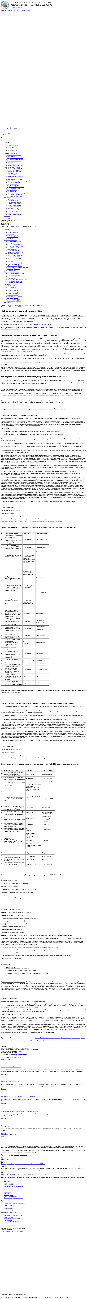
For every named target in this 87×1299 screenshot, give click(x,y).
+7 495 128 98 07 (5, 133)
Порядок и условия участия (15, 158)
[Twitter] (13, 1057)
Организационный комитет (15, 159)
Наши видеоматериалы (11, 1184)
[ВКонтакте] (17, 1057)
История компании (13, 145)
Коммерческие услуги (10, 197)
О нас (5, 144)
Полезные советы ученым (15, 196)
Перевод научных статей (14, 203)
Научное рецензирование (14, 206)
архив (2, 1136)
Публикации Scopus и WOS (12, 185)
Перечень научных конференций (13, 1206)
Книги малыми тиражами (14, 168)
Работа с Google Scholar (14, 214)
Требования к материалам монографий (18, 181)
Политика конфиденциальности (13, 1186)
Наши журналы (11, 174)
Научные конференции (10, 153)
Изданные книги (12, 184)
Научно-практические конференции (14, 1203)
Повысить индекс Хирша (14, 209)
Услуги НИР (11, 199)
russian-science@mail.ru (17, 218)
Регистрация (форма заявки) (12, 1210)
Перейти (3, 1074)
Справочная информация (14, 171)
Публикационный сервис (14, 194)
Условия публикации (13, 182)
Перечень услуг (12, 191)
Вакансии (10, 152)
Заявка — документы (10, 1208)
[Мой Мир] (20, 1057)
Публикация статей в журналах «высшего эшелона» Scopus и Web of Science (23, 1164)
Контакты (3, 134)
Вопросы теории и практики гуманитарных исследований (18, 1096)
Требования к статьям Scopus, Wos (17, 193)
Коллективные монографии (15, 176)
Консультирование (12, 208)
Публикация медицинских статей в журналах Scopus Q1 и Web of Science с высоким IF (26, 1174)
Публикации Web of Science (15, 187)
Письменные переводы (14, 202)
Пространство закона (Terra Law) (10, 1081)
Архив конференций (13, 164)
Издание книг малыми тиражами (13, 1215)
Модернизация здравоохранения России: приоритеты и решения (19, 1111)
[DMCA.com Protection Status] (43, 1288)
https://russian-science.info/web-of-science (41, 324)
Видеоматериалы (12, 162)
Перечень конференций (14, 155)
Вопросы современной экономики (11, 1067)
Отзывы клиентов (12, 148)
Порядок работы (12, 190)
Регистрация (11, 156)
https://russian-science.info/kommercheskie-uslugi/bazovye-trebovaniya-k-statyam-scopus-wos (60, 1038)
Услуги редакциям (12, 211)
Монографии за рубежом (14, 179)
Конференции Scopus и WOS (12, 1205)
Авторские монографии (14, 177)
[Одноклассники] (18, 1057)
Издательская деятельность (12, 167)
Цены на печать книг (13, 170)
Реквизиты (10, 147)
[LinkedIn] (15, 1057)
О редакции (7, 1180)
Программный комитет (14, 161)
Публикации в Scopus (13, 188)
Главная (6, 142)
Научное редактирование (14, 205)
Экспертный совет (12, 150)
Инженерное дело (6, 1126)
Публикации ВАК (12, 200)
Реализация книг (12, 173)
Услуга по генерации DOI (14, 213)
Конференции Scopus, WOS (15, 165)
